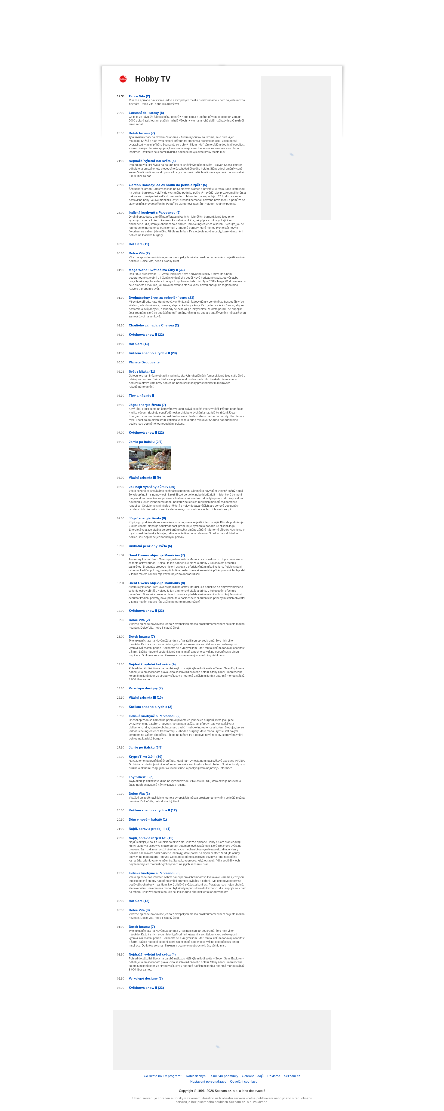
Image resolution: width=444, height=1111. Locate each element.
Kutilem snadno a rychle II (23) (153, 353)
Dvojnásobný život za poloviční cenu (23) (161, 297)
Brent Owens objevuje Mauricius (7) (157, 555)
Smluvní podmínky (224, 1076)
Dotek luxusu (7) (142, 133)
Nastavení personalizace (208, 1081)
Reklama (273, 1076)
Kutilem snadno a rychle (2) (150, 707)
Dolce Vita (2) (139, 96)
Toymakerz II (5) (141, 777)
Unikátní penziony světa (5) (150, 546)
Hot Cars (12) (139, 901)
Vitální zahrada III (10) (146, 697)
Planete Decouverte (144, 362)
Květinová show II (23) (146, 610)
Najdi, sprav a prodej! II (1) (149, 829)
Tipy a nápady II (141, 395)
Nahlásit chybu (196, 1076)
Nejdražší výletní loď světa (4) (152, 161)
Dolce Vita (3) (139, 793)
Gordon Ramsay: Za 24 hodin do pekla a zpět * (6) (168, 185)
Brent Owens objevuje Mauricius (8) (157, 583)
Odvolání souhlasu (243, 1081)
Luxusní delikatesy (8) (146, 113)
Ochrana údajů (253, 1076)
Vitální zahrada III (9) (145, 477)
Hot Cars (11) (139, 244)
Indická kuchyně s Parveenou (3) (155, 873)
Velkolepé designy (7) (146, 688)
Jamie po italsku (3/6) (146, 747)
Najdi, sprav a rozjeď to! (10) (151, 838)
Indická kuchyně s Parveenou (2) (155, 212)
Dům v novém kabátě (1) (148, 819)
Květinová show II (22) (146, 334)
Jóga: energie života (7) (147, 405)
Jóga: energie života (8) (147, 518)
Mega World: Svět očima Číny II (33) (157, 270)
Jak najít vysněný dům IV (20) (152, 487)
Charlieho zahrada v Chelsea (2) (154, 325)
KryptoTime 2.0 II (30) (145, 756)
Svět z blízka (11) (142, 371)
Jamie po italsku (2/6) (146, 442)
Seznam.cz (292, 1076)
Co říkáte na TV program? (163, 1076)
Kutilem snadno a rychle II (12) (153, 810)
